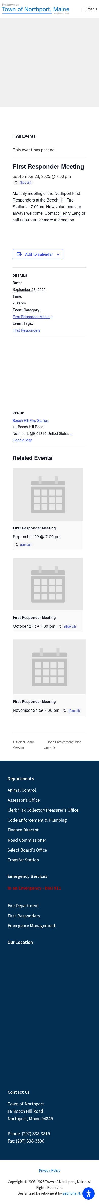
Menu (92, 8)
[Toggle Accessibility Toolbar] (88, 1193)
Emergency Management (31, 926)
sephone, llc (72, 1193)
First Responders (26, 330)
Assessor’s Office (24, 800)
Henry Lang (70, 213)
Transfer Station (23, 860)
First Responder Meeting (33, 316)
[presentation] (48, 494)
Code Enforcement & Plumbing (37, 820)
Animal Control (22, 790)
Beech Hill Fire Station (30, 420)
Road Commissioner (27, 840)
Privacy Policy (49, 1170)
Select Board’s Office (27, 850)
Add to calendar (39, 254)
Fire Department (23, 905)
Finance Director (23, 830)
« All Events (24, 136)
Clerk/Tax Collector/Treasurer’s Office (43, 810)
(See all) (25, 182)
